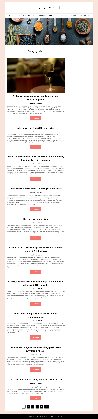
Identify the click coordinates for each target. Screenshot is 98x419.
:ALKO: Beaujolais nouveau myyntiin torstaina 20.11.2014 (36, 379)
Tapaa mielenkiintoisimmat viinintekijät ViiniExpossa (35, 188)
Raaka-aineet (53, 15)
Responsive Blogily (56, 416)
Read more (36, 118)
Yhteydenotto (84, 15)
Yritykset (19, 15)
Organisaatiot (30, 15)
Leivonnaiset (42, 15)
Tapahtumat (73, 15)
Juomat (63, 15)
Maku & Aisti (49, 7)
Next (47, 407)
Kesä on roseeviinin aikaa (35, 219)
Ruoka (11, 15)
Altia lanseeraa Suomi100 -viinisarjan (35, 128)
